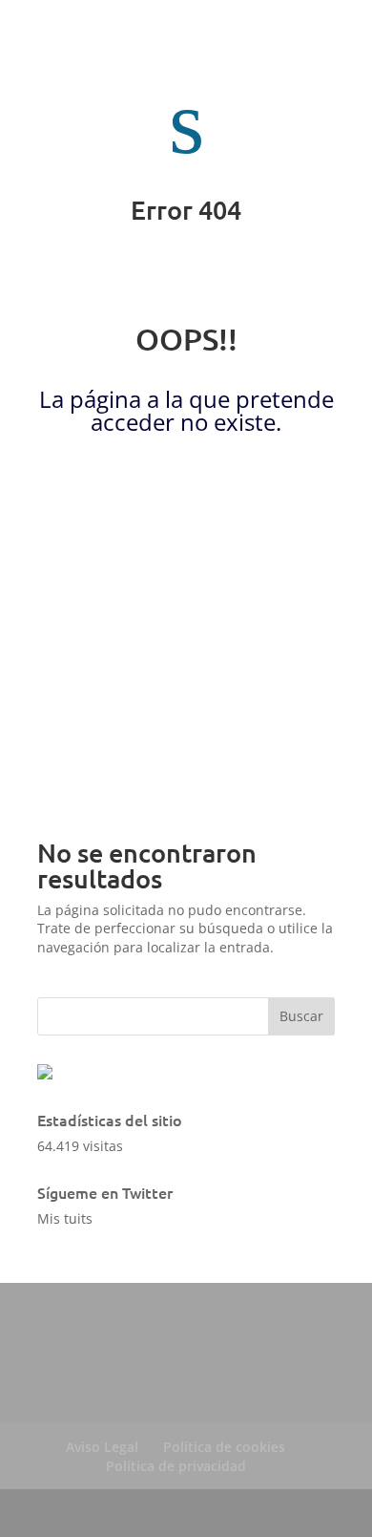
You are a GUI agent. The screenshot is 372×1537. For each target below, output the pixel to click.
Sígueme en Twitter (105, 1192)
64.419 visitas (80, 1146)
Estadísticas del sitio (109, 1119)
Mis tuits (65, 1218)
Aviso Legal (102, 1447)
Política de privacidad (176, 1466)
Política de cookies (224, 1447)
